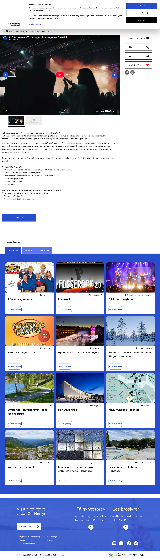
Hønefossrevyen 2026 (21, 352)
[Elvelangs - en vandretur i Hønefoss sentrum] (29, 388)
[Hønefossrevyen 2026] (29, 331)
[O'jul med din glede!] (130, 277)
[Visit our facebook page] (121, 543)
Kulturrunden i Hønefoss (124, 410)
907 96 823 (134, 47)
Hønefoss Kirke (67, 410)
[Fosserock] (80, 277)
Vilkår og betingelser (51, 537)
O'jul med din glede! (121, 299)
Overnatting (44, 250)
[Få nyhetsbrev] (90, 527)
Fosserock (64, 299)
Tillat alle (141, 6)
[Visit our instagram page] (136, 543)
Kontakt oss (25, 526)
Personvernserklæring (27, 540)
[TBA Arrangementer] (29, 277)
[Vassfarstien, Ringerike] (29, 445)
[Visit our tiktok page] (129, 543)
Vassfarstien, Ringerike (22, 467)
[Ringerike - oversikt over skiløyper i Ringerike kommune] (130, 331)
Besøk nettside (137, 38)
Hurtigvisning (16, 309)
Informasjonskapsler (27, 543)
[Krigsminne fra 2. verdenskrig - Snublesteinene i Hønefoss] (80, 445)
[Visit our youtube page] (114, 543)
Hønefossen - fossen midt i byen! (78, 352)
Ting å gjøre (13, 250)
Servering (28, 250)
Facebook (127, 72)
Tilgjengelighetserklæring (29, 537)
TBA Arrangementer (20, 299)
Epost (131, 56)
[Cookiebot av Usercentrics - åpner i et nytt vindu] (14, 24)
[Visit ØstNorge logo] (34, 511)
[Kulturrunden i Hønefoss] (130, 388)
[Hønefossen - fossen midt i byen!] (80, 331)
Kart (17, 217)
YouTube (132, 72)
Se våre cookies (35, 24)
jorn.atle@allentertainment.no (23, 199)
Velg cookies (140, 13)
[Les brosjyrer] (125, 527)
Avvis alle (141, 20)
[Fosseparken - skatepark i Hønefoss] (130, 445)
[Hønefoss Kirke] (80, 388)
